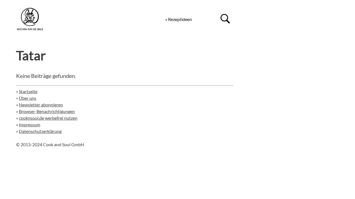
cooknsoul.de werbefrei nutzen (48, 118)
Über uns (27, 98)
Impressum (29, 124)
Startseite (28, 91)
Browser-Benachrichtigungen (47, 111)
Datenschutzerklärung (40, 131)
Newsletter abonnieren (41, 104)
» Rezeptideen (178, 19)
